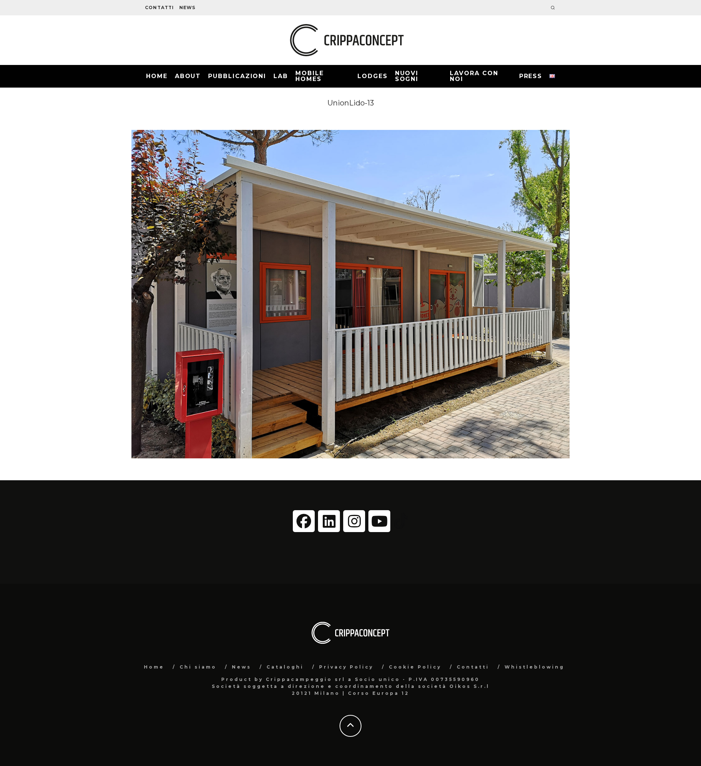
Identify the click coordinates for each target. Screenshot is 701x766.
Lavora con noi (474, 76)
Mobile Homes (309, 76)
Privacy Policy (346, 667)
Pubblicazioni (237, 76)
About (188, 76)
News (187, 7)
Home (157, 76)
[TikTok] (401, 520)
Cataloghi (285, 667)
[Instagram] (354, 521)
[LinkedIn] (329, 521)
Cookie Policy (415, 667)
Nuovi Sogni (407, 76)
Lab (280, 76)
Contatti (159, 7)
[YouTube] (379, 521)
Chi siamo (198, 667)
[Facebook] (304, 521)
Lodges (372, 76)
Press (531, 76)
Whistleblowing (534, 667)
